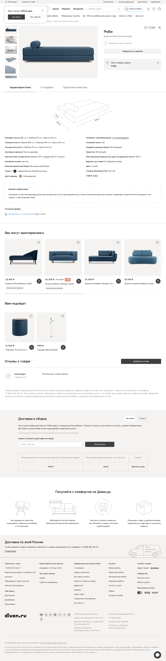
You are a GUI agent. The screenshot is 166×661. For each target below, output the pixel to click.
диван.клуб (78, 585)
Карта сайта (79, 594)
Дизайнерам (10, 600)
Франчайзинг (10, 604)
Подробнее (10, 551)
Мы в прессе (79, 603)
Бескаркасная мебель (118, 577)
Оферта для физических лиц (85, 614)
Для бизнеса (10, 595)
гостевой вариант (120, 138)
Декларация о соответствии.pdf (22, 214)
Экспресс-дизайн (116, 595)
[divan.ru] (15, 615)
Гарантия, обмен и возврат (85, 581)
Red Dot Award (143, 578)
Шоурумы (78, 9)
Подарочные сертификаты (85, 599)
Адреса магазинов (81, 572)
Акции (55, 9)
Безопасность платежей (118, 621)
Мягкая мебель (115, 568)
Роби (95, 176)
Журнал (66, 9)
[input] (104, 9)
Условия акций (115, 618)
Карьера (77, 590)
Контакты (8, 577)
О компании (79, 568)
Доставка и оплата (82, 577)
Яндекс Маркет (143, 568)
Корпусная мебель (116, 572)
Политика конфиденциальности (121, 614)
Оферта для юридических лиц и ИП (88, 618)
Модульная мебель (116, 581)
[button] (148, 9)
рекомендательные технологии (53, 643)
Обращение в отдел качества (17, 581)
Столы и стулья (115, 585)
